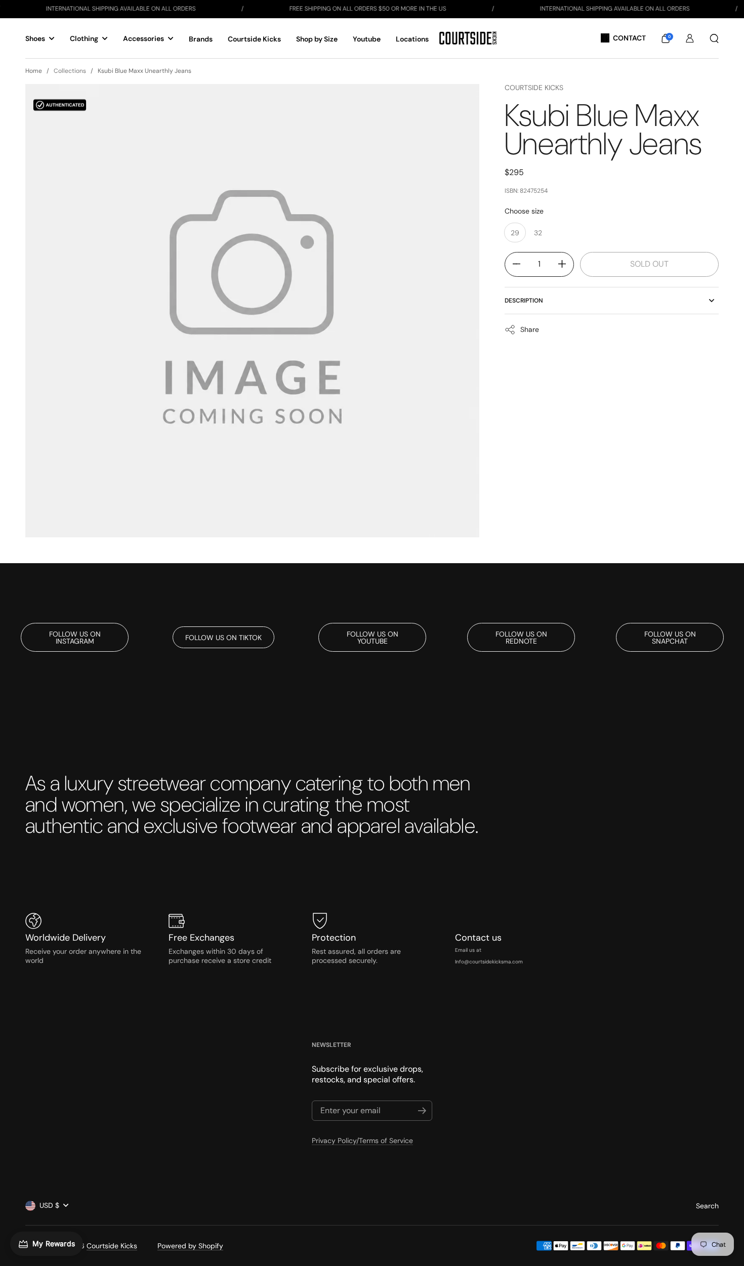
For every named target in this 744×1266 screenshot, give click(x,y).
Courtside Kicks (534, 87)
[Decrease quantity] (512, 264)
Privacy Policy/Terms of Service (362, 1140)
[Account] (689, 38)
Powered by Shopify (190, 1245)
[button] (665, 38)
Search (707, 1205)
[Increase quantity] (565, 264)
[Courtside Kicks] (468, 38)
